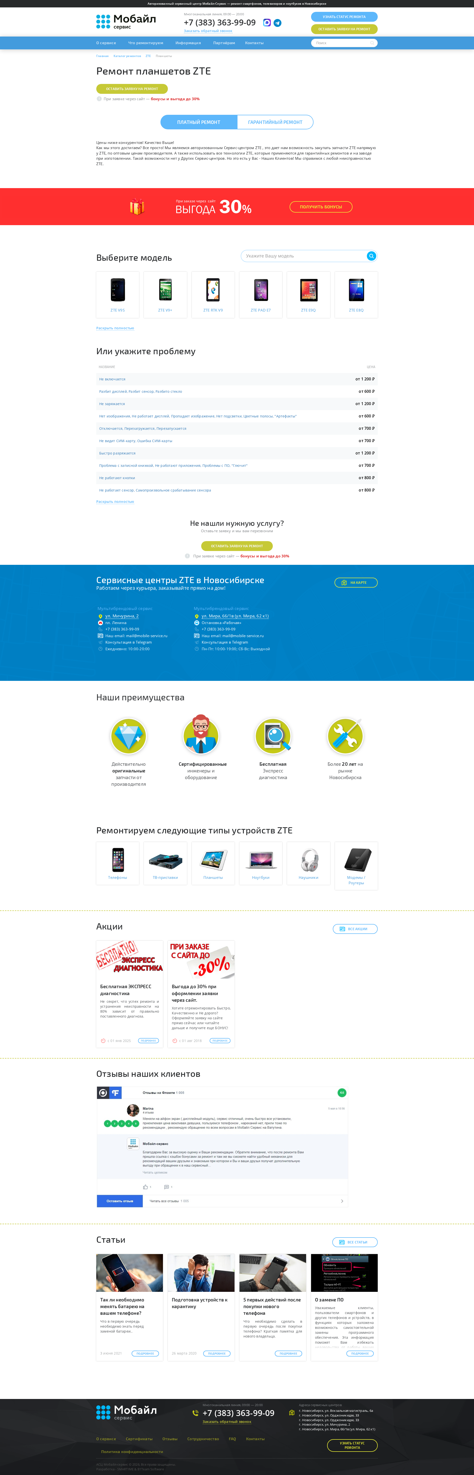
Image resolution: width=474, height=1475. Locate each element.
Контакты (254, 42)
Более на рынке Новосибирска (345, 770)
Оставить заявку (344, 29)
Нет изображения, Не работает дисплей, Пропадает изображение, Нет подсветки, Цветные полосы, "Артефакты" (198, 416)
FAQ (232, 1438)
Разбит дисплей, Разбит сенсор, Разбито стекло (140, 391)
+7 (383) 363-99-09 (220, 22)
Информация (188, 42)
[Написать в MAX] (267, 22)
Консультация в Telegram (128, 642)
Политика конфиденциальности (132, 1451)
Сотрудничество (203, 1438)
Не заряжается (112, 403)
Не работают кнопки (117, 477)
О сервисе (106, 42)
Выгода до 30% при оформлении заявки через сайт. (195, 993)
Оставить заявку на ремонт (132, 89)
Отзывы (170, 1438)
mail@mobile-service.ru (146, 635)
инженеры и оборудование (203, 770)
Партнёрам (224, 42)
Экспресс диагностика (273, 770)
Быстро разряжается (117, 453)
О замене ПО (329, 1299)
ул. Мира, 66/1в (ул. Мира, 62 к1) (235, 616)
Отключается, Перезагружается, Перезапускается (142, 428)
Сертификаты (139, 1438)
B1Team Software (151, 1469)
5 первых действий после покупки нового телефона (272, 1306)
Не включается (112, 379)
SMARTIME (125, 1469)
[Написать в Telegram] (277, 23)
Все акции (357, 929)
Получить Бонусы (321, 206)
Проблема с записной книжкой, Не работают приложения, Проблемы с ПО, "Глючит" (173, 465)
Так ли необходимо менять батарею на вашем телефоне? (122, 1306)
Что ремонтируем (145, 42)
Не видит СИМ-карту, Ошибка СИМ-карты (135, 440)
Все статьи (357, 1242)
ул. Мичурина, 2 (122, 616)
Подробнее (148, 1040)
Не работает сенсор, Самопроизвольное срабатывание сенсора (155, 490)
